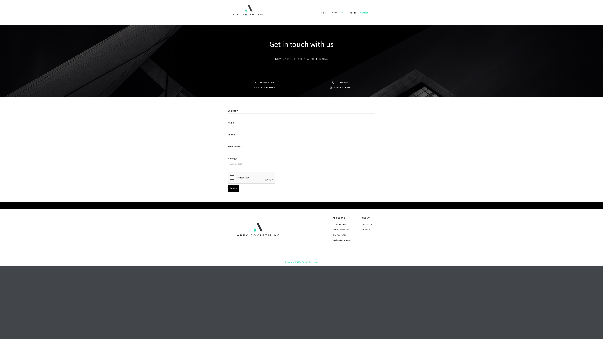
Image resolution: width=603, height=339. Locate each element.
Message (232, 158)
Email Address (235, 146)
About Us (366, 229)
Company (233, 110)
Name (231, 122)
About (353, 12)
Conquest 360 (339, 224)
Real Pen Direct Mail (342, 240)
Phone (231, 134)
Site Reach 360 (339, 235)
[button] (337, 12)
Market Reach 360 (341, 229)
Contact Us (367, 224)
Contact (364, 12)
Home (323, 12)
